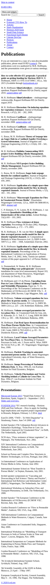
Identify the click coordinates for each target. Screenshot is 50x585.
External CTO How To (17, 22)
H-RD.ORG (6, 7)
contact (33, 63)
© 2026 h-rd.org (8, 582)
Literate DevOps (14, 37)
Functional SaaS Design (17, 35)
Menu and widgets (9, 12)
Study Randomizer (15, 27)
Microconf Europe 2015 (11, 396)
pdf (20, 93)
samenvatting (12, 93)
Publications (12, 42)
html (40, 413)
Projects (10, 40)
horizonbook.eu (30, 83)
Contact (10, 47)
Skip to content (7, 2)
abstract (10, 205)
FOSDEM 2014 (8, 405)
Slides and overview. (10, 401)
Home (9, 20)
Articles (10, 25)
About (9, 45)
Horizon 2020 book (15, 30)
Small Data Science (15, 32)
